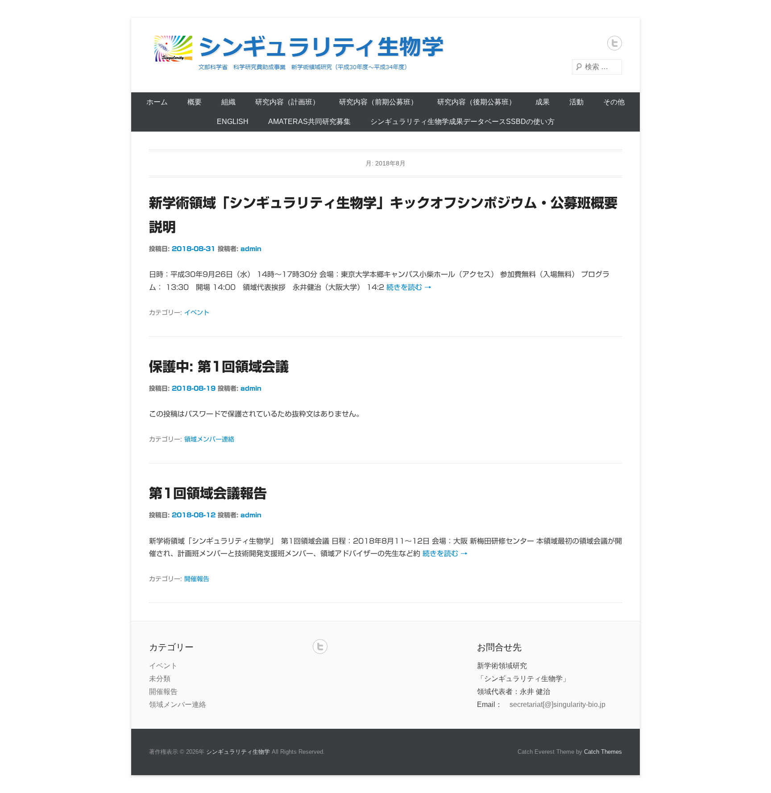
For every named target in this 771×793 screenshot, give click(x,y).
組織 (228, 102)
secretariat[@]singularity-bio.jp (557, 704)
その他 (614, 102)
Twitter (614, 43)
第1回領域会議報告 (208, 493)
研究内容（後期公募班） (476, 102)
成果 (542, 102)
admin (250, 249)
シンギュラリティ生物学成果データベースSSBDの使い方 (462, 121)
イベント (196, 313)
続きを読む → (408, 287)
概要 (194, 102)
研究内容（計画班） (287, 102)
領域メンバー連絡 (209, 439)
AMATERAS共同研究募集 (309, 121)
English (233, 121)
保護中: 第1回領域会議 (219, 366)
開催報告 (196, 579)
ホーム (157, 102)
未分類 (159, 678)
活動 (576, 102)
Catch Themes (603, 751)
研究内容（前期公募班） (378, 102)
